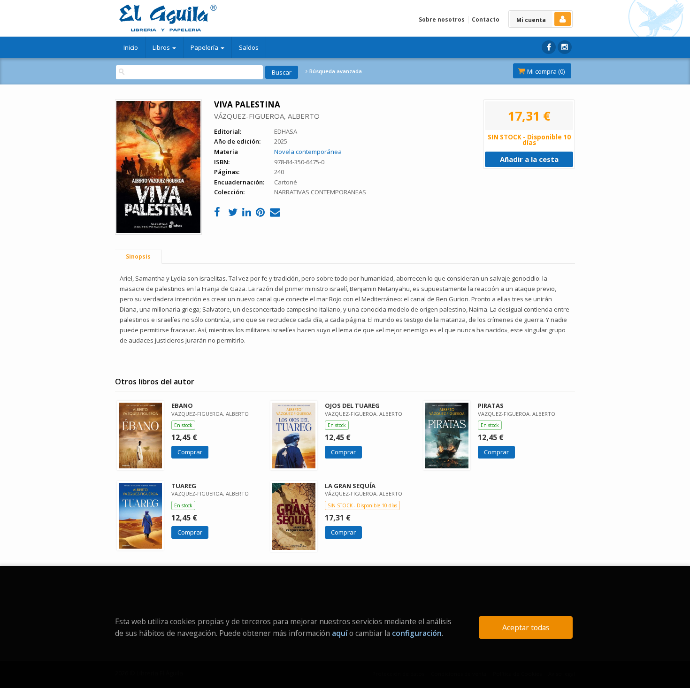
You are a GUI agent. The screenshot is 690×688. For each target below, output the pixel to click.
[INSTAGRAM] (565, 47)
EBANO (182, 405)
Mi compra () (545, 71)
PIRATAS (491, 405)
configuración (417, 633)
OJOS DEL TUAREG (352, 405)
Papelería (205, 47)
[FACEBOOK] (549, 47)
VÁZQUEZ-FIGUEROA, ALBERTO (267, 116)
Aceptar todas (526, 627)
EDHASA (285, 131)
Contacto (485, 19)
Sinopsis (138, 256)
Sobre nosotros (442, 19)
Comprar (189, 452)
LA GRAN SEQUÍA (350, 486)
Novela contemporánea (308, 151)
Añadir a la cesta (529, 159)
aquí (339, 633)
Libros (162, 47)
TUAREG (183, 486)
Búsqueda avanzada (335, 71)
